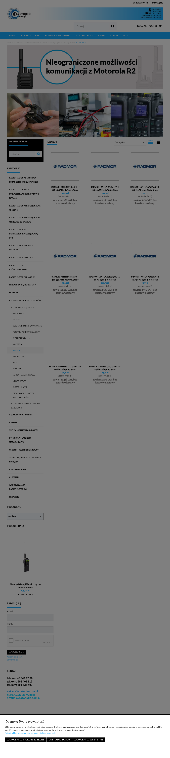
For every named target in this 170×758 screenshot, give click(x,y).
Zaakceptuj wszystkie (88, 739)
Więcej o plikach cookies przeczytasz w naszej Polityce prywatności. (31, 733)
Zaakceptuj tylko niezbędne (25, 739)
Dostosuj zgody (59, 739)
